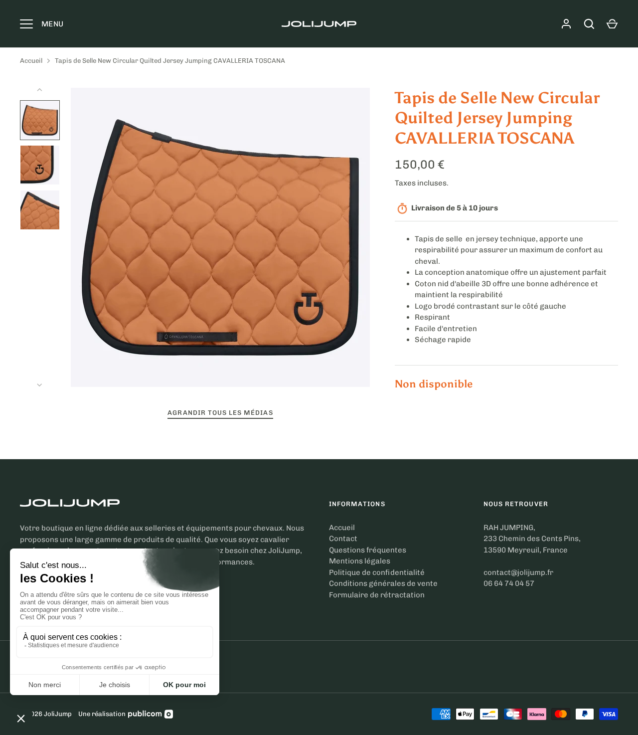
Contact (343, 538)
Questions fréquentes (367, 550)
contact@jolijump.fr (518, 572)
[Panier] (612, 24)
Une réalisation (102, 714)
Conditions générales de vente (383, 583)
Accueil (31, 60)
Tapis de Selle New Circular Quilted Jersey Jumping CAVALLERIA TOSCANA (170, 60)
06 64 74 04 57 (508, 583)
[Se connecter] (566, 24)
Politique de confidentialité (377, 572)
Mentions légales (359, 560)
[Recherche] (589, 24)
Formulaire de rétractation (377, 594)
